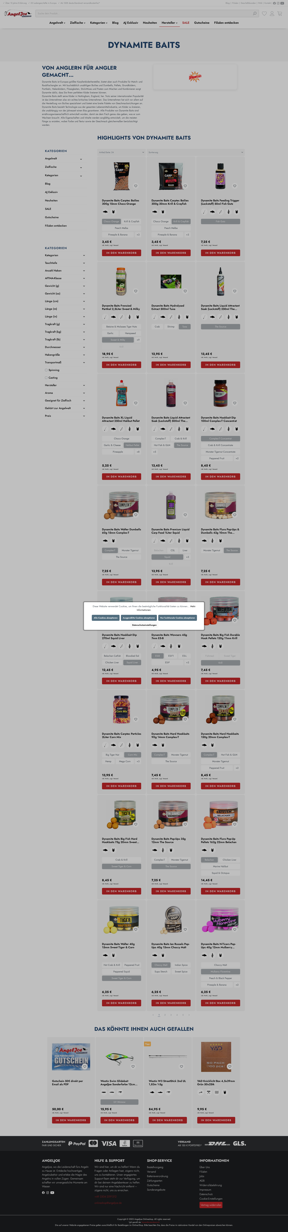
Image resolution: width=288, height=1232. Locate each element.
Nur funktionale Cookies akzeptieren (177, 617)
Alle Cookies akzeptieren (106, 617)
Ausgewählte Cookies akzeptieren (139, 617)
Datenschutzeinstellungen (144, 625)
